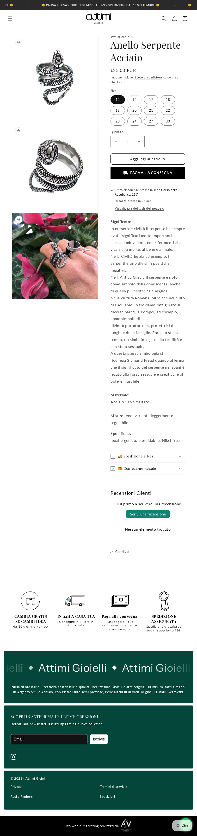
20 (134, 110)
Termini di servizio (113, 787)
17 (151, 99)
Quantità (117, 132)
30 (168, 121)
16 (137, 100)
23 (118, 121)
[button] (10, 18)
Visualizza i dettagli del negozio (139, 208)
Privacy (16, 787)
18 (168, 99)
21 (151, 110)
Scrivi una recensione (148, 514)
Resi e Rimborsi (22, 796)
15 (118, 99)
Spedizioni (107, 796)
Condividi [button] (122, 552)
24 (134, 121)
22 (168, 110)
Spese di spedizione (148, 77)
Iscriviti (99, 739)
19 (118, 110)
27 (151, 121)
